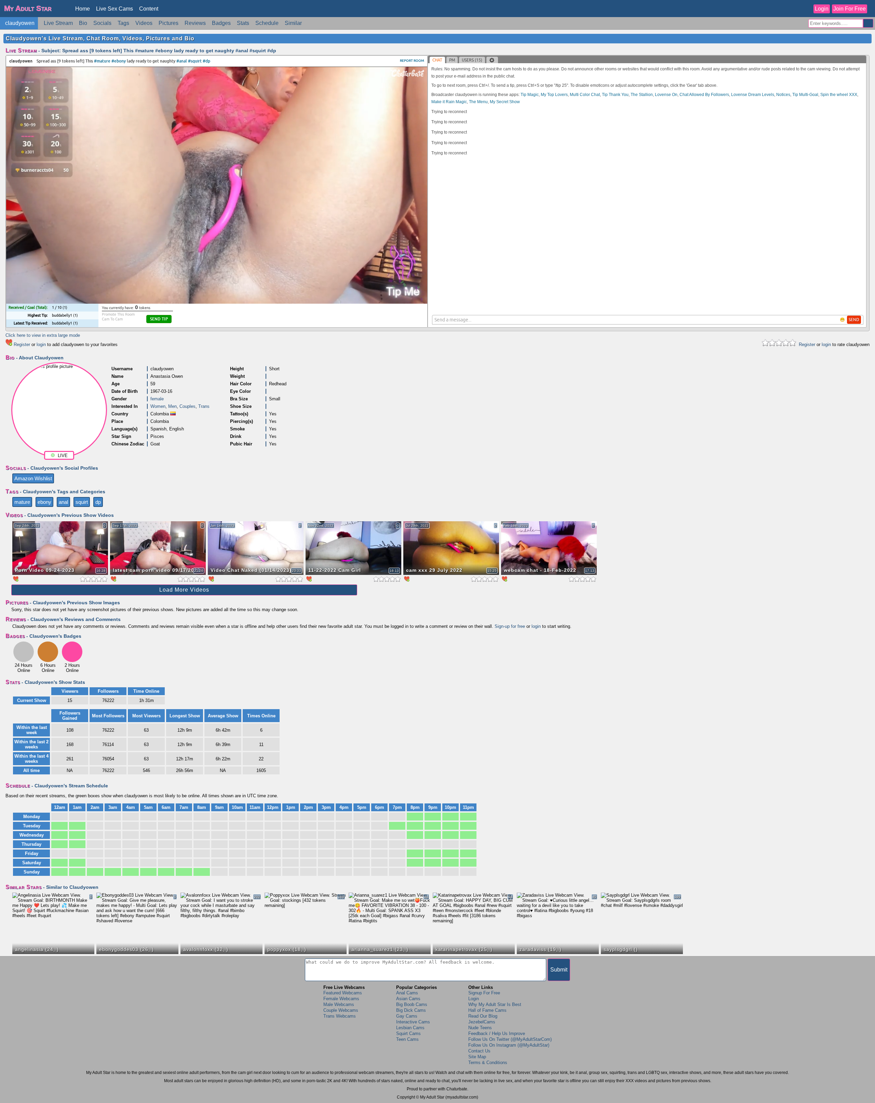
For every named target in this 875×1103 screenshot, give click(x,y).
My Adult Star (28, 8)
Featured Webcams (342, 992)
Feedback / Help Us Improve (496, 1033)
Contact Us (479, 1050)
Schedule (267, 23)
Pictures (168, 23)
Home (82, 9)
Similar (293, 23)
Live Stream (58, 23)
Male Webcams (338, 1004)
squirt (82, 502)
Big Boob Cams (411, 1004)
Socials (102, 23)
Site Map (477, 1056)
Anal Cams (407, 992)
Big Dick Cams (411, 1010)
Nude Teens (480, 1027)
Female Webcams (341, 998)
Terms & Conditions (487, 1062)
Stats (243, 23)
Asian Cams (408, 998)
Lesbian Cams (410, 1027)
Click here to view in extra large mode (42, 335)
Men (172, 406)
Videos (143, 23)
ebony (44, 502)
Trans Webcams (339, 1016)
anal (63, 502)
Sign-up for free (510, 626)
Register (22, 344)
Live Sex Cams (114, 9)
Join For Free (849, 9)
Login (822, 9)
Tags (123, 23)
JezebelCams (481, 1021)
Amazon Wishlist (33, 478)
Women (157, 406)
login (41, 344)
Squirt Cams (408, 1033)
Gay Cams (406, 1016)
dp (98, 502)
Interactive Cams (413, 1021)
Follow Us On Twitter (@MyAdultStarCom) (510, 1039)
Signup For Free (484, 992)
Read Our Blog (482, 1016)
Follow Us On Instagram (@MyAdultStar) (508, 1045)
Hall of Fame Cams (487, 1010)
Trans (204, 406)
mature (22, 502)
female (157, 398)
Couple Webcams (340, 1010)
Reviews (195, 23)
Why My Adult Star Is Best (494, 1004)
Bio (83, 23)
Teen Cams (407, 1039)
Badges (221, 23)
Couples (187, 406)
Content (148, 9)
